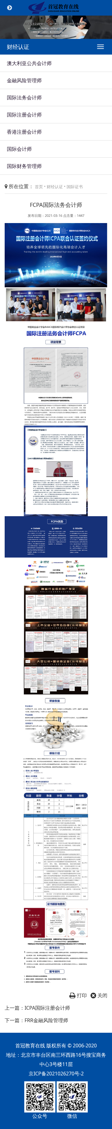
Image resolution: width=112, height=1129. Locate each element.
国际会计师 (19, 148)
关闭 (101, 995)
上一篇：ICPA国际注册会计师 (37, 1007)
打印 (81, 995)
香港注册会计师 (24, 131)
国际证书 (75, 186)
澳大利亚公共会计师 (29, 63)
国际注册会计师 (24, 114)
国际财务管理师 (24, 166)
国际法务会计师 (24, 97)
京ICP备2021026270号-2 (56, 1073)
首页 (39, 186)
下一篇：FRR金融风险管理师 (36, 1020)
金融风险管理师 (24, 80)
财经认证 (55, 186)
